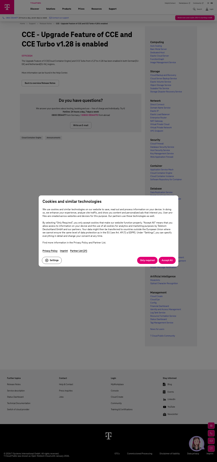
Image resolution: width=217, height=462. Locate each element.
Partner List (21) (78, 250)
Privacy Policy (50, 250)
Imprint (64, 250)
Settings (54, 260)
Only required (147, 260)
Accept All (167, 260)
